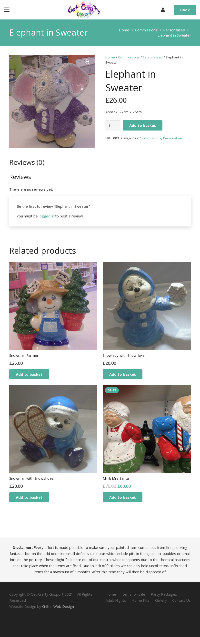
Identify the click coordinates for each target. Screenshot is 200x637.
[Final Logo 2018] (84, 9)
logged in (46, 216)
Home (124, 30)
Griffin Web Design (58, 606)
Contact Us (181, 600)
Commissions (146, 30)
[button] (6, 10)
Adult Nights (116, 600)
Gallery (161, 600)
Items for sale (133, 594)
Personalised (174, 30)
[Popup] (163, 10)
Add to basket (142, 125)
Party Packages (164, 594)
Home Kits (140, 600)
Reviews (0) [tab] (26, 162)
